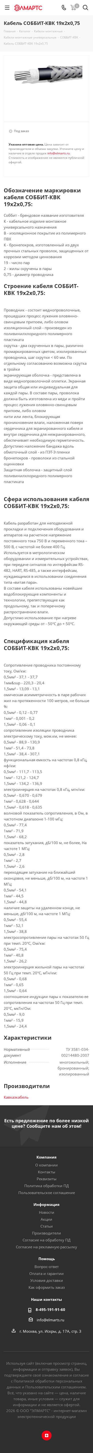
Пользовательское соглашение (46, 1192)
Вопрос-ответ (46, 1266)
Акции (46, 1219)
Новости (46, 1212)
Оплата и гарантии (46, 1273)
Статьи (46, 1226)
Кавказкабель (16, 1097)
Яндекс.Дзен (47, 1435)
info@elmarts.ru (58, 153)
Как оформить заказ (47, 1287)
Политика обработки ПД (46, 1185)
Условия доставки (46, 1280)
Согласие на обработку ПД (46, 1239)
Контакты (46, 1171)
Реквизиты (47, 1178)
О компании (46, 1164)
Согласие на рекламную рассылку (46, 1246)
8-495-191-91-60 (50, 1309)
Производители (46, 1233)
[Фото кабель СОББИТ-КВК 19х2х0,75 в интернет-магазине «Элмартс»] (46, 86)
